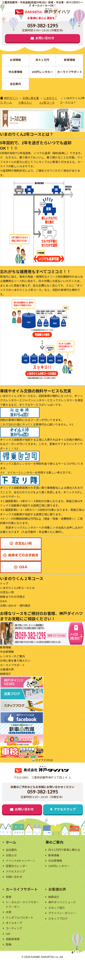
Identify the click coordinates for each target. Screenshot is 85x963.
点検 (8, 912)
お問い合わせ (44, 38)
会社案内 (15, 84)
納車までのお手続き (12, 596)
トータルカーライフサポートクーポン (22, 904)
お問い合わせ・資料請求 (15, 605)
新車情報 (69, 59)
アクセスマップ (65, 809)
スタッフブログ (58, 918)
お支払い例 (7, 592)
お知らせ (11, 855)
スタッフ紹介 (56, 907)
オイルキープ (14, 923)
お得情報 (15, 59)
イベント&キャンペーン (20, 860)
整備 (8, 944)
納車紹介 (5, 673)
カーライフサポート (69, 72)
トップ (4, 583)
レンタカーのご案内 (12, 656)
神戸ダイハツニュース (62, 902)
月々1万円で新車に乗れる (64, 849)
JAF (8, 933)
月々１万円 (42, 59)
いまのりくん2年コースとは (17, 588)
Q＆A (3, 601)
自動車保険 (13, 939)
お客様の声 (7, 669)
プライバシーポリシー (62, 913)
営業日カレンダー (17, 866)
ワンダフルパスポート (19, 917)
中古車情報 (15, 72)
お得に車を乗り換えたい (15, 660)
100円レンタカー (42, 72)
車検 (8, 897)
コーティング (14, 928)
